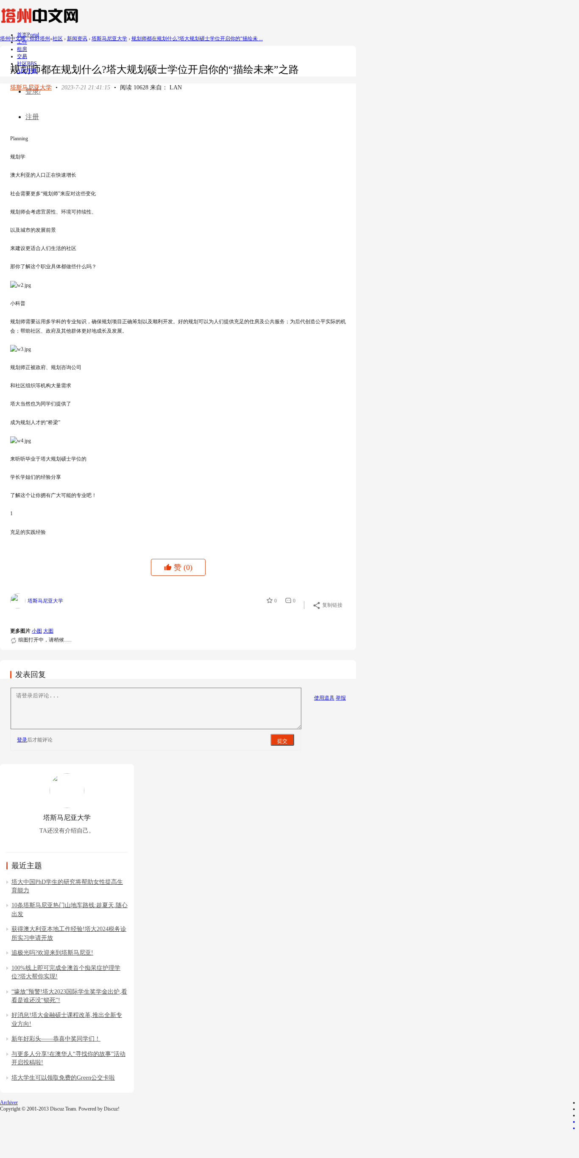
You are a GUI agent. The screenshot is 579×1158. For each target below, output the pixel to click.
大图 (48, 631)
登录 (22, 740)
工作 (22, 42)
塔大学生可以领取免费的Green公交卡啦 (63, 1078)
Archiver (9, 1102)
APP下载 (27, 71)
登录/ (33, 91)
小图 (37, 631)
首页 (28, 35)
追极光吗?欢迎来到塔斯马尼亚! (52, 953)
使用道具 (324, 698)
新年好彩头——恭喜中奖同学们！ (55, 1039)
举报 (341, 698)
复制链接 (332, 605)
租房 (22, 49)
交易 (22, 56)
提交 (282, 741)
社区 (27, 64)
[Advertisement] (164, 111)
